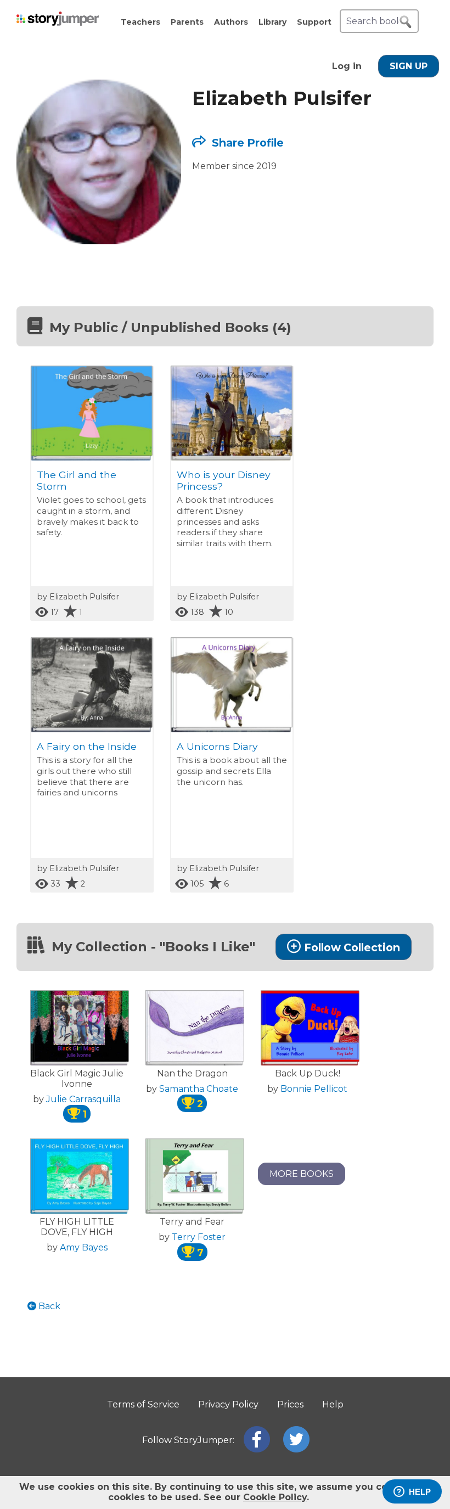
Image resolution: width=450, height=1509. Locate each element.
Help (333, 1404)
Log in (347, 66)
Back (48, 1306)
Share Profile (246, 142)
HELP (420, 1491)
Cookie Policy (275, 1497)
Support (314, 22)
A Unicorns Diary (217, 746)
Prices (290, 1404)
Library (272, 22)
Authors (231, 22)
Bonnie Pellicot (313, 1089)
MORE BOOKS (301, 1174)
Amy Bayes (84, 1247)
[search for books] (405, 22)
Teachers (140, 22)
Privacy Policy (228, 1404)
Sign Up (409, 66)
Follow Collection (352, 947)
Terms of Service (143, 1404)
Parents (187, 22)
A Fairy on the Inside (87, 746)
